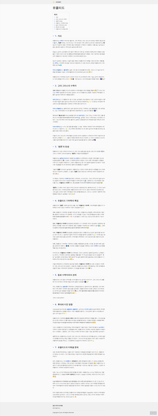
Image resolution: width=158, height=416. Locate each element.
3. (56, 146)
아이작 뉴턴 (88, 309)
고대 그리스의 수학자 (60, 19)
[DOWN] (155, 413)
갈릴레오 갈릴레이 (72, 309)
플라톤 (66, 70)
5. (56, 275)
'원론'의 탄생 (58, 21)
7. (56, 347)
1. (56, 36)
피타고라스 (56, 99)
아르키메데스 (57, 126)
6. (56, 304)
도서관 (76, 158)
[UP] (151, 413)
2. (56, 85)
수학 (61, 41)
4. (56, 200)
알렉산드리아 (64, 158)
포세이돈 (81, 115)
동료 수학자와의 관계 (60, 25)
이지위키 (58, 2)
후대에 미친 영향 (59, 27)
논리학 (101, 327)
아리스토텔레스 (57, 70)
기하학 (67, 178)
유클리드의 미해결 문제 (61, 29)
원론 (67, 361)
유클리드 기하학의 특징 (61, 23)
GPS (56, 63)
